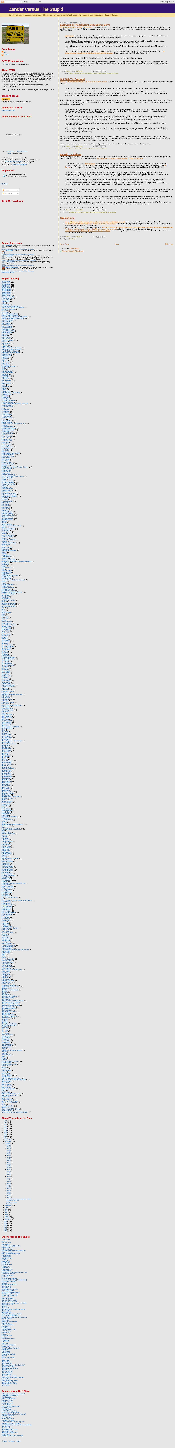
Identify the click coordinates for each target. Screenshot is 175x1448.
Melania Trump (6, 762)
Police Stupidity (102, 73)
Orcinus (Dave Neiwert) (9, 1321)
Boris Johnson (6, 383)
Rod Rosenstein (7, 906)
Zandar (6, 54)
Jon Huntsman (6, 676)
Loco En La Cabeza (70, 154)
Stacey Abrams (6, 960)
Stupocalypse (6, 979)
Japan (4, 632)
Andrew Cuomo (7, 326)
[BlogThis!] (98, 71)
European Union (7, 512)
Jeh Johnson (6, 642)
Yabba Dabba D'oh (8, 1106)
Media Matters (6, 1311)
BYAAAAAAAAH (7, 394)
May (6, 1212)
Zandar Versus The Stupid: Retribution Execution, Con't (15, 260)
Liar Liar (4, 725)
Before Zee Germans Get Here (11, 348)
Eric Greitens (6, 505)
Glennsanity (5, 549)
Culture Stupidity (7, 436)
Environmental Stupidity (9, 496)
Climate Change (7, 422)
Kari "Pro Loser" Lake (8, 685)
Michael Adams (6, 767)
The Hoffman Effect (8, 997)
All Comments (9, 193)
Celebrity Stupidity (7, 402)
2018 (5, 1130)
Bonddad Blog (6, 1256)
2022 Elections (6, 294)
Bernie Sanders (7, 354)
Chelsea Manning (7, 406)
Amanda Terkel (6, 1243)
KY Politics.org (6, 1417)
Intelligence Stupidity (8, 604)
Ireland (4, 611)
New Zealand (6, 812)
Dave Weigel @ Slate (8, 1273)
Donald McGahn (7, 468)
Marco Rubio (6, 742)
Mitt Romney (6, 795)
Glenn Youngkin (7, 547)
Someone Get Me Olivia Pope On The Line (15, 949)
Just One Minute (7, 1297)
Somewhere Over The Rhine (11, 1423)
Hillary (4, 583)
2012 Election (6, 284)
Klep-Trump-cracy (7, 710)
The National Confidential (10, 1368)
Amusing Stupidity (7, 320)
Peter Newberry (7, 854)
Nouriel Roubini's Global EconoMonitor (14, 1317)
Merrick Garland (7, 764)
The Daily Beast (7, 1363)
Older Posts (169, 244)
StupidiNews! (67, 218)
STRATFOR (5, 1342)
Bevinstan (5, 359)
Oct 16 (9, 1171)
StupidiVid (5, 977)
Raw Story (5, 1337)
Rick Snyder (5, 895)
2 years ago (31, 249)
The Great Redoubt (8, 1366)
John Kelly (5, 668)
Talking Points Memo (8, 1357)
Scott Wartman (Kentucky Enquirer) (13, 1422)
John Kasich (6, 666)
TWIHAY (4, 1052)
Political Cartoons (7, 861)
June (6, 1211)
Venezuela (5, 1069)
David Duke (5, 445)
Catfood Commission (8, 400)
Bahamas (5, 345)
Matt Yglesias (6, 1308)
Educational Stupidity (8, 484)
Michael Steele (6, 775)
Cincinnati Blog (6, 1405)
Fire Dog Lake (6, 1286)
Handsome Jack (7, 572)
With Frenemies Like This (10, 1101)
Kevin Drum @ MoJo (8, 1298)
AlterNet (4, 1241)
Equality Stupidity (7, 501)
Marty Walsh (6, 751)
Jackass (4, 620)
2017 (5, 1132)
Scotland (4, 934)
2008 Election (6, 281)
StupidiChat (5, 973)
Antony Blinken (6, 337)
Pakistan (4, 837)
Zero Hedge (5, 1385)
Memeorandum (6, 1312)
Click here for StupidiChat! (17, 174)
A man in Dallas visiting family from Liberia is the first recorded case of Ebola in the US (95, 222)
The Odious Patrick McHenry (11, 1005)
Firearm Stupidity (7, 519)
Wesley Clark (6, 1092)
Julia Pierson (69, 36)
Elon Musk (5, 492)
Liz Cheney (5, 731)
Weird (3, 1090)
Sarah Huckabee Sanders (10, 928)
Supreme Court (6, 982)
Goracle (4, 558)
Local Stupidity (6, 734)
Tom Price (5, 1031)
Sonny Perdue (6, 951)
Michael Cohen (6, 770)
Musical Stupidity (7, 801)
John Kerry (5, 669)
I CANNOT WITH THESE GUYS (12, 592)
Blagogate (5, 374)
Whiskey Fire (6, 1379)
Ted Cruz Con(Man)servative (11, 987)
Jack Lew (5, 618)
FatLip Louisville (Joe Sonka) (11, 1412)
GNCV (4, 552)
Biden (3, 360)
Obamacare (5, 826)
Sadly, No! (5, 1343)
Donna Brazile (6, 470)
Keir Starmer (6, 696)
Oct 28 (9, 1150)
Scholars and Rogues (9, 1345)
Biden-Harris (6, 362)
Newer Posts (64, 244)
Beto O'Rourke (6, 355)
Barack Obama (90, 163)
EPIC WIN (5, 499)
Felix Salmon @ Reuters (9, 1284)
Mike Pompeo (6, 789)
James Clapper (6, 626)
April (6, 1214)
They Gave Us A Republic (10, 1432)
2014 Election (73, 212)
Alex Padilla (5, 312)
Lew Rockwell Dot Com (9, 1301)
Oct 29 (9, 1148)
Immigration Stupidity (8, 600)
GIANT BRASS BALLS (9, 543)
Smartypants (6, 1349)
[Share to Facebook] (102, 71)
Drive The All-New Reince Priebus (13, 476)
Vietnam (4, 1072)
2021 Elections (6, 292)
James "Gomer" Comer (9, 625)
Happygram (5, 574)
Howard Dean (6, 589)
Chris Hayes (6, 411)
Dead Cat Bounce (7, 447)
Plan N (4, 857)
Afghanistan (5, 301)
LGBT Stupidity (6, 724)
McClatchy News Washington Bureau (14, 1309)
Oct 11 (9, 1180)
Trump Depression (8, 1044)
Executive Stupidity (8, 515)
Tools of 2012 (6, 1038)
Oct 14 (9, 1174)
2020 (5, 1126)
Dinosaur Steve (7, 462)
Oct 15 (9, 1173)
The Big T (5, 993)
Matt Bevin (5, 753)
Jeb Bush (5, 637)
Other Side (5, 835)
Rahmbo (4, 881)
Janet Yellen (6, 631)
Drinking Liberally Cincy (9, 1411)
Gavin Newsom (6, 532)
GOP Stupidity (6, 557)
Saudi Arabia (6, 931)
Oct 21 (9, 1162)
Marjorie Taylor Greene (9, 744)
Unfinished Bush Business (10, 1061)
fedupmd (9, 245)
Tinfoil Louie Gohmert (8, 1025)
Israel (3, 614)
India (3, 601)
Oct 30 (9, 1147)
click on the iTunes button (13, 161)
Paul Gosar (5, 843)
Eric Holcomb (6, 507)
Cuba (3, 434)
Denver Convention (8, 456)
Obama (4, 823)
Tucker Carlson (6, 1047)
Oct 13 (9, 1176)
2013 (5, 1221)
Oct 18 (9, 1167)
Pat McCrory (6, 840)
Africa (3, 303)
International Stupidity (9, 606)
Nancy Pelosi (6, 804)
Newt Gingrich (6, 813)
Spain (3, 954)
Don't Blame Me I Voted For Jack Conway (15, 467)
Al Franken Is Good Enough (10, 306)
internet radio (10, 151)
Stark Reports (6, 1351)
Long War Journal (7, 1304)
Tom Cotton (5, 1028)
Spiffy (3, 956)
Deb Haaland (6, 450)
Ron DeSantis (6, 911)
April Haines (6, 338)
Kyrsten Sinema (7, 714)
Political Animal (6, 1331)
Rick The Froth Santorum (10, 897)
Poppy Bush (5, 864)
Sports (93, 148)
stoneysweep (10, 262)
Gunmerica (5, 564)
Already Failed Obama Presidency (13, 318)
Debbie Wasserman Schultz (11, 453)
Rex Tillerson (6, 889)
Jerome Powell (6, 648)
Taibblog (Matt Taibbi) (8, 1354)
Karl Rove (5, 688)
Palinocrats (5, 838)
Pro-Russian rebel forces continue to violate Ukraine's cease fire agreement (91, 229)
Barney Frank (6, 346)
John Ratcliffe (6, 671)
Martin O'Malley (7, 750)
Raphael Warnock (7, 886)
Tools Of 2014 (81, 212)
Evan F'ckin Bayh (7, 513)
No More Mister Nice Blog (10, 1315)
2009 (5, 1229)
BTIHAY (4, 389)
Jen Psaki (5, 643)
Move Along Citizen (8, 798)
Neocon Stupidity (7, 810)
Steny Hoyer (6, 963)
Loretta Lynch (6, 736)
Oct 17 (9, 1169)
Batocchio (9, 250)
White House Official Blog (10, 1380)
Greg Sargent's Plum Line (10, 1289)
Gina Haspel (6, 544)
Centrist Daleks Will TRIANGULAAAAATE (15, 403)
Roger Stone (6, 909)
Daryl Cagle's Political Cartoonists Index (14, 1272)
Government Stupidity (8, 560)
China (3, 408)
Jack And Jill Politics (8, 1291)
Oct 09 (9, 1183)
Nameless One (6, 802)
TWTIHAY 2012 (6, 1055)
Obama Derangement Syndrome (88, 73)
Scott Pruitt (5, 937)
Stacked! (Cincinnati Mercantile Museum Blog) (16, 1425)
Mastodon (5, 184)
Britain (4, 388)
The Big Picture (6, 1362)
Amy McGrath (6, 323)
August (7, 1207)
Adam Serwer (6, 1239)
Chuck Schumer (7, 417)
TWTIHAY (5, 1053)
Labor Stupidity (6, 716)
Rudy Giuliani (6, 920)
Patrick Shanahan (7, 841)
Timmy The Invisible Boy (9, 1024)
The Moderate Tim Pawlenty (11, 1002)
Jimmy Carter (6, 656)
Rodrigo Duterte (7, 908)
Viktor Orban (6, 1073)
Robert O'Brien (6, 903)
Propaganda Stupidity (9, 875)
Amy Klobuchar (6, 321)
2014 (5, 1138)
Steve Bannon (6, 968)
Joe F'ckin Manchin (8, 659)
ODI (3, 827)
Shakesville (5, 1346)
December (8, 1140)
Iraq (3, 609)
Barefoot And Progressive (10, 1395)
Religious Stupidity (8, 888)
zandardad (9, 256)
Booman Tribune (7, 1258)
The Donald (5, 994)
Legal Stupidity (6, 722)
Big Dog (4, 363)
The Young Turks (7, 1373)
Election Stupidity (7, 488)
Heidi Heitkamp (7, 577)
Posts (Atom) (74, 248)
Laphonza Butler (7, 717)
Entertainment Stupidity (9, 495)
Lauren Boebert (7, 721)
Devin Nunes (6, 459)
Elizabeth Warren (7, 490)
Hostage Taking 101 (8, 587)
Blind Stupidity (6, 376)
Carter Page (5, 399)
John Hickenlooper (8, 665)
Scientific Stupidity (7, 932)
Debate (4, 451)
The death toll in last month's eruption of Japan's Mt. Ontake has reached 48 (91, 224)
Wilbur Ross (5, 1096)
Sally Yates (5, 925)
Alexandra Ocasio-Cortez (10, 314)
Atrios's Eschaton (7, 1249)
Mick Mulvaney (6, 778)
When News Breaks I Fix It (10, 1095)
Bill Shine (5, 368)
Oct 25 (9, 1155)
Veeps (4, 1067)
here (6, 64)
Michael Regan (6, 773)
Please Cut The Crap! (8, 1329)
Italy (3, 615)
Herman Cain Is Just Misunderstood (13, 580)
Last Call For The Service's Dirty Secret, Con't (84, 24)
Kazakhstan (5, 693)
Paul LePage (6, 846)
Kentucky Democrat (8, 1415)
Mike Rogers (6, 790)
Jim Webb (5, 654)
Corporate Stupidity (74, 148)
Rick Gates (5, 894)
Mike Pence (5, 787)
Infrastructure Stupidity (9, 603)
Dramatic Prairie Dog (8, 475)
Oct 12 (9, 1178)
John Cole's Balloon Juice (10, 1294)
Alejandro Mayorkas (8, 309)
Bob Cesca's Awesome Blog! (11, 1253)
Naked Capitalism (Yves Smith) (12, 1314)
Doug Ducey (6, 471)
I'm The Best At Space (8, 594)
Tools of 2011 (6, 1036)
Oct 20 (9, 1164)
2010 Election (6, 283)
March (7, 1216)
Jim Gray (4, 651)
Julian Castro (6, 682)
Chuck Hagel (6, 416)
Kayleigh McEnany (8, 691)
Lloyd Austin (5, 733)
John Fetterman (7, 663)
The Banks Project (7, 1428)
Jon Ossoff (5, 677)
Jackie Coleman (7, 621)
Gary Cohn (5, 530)
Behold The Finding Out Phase (11, 349)
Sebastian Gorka (7, 943)
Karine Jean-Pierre (8, 686)
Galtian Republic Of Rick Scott (11, 526)
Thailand (4, 991)
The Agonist (5, 1360)
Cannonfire (5, 1266)
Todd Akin (5, 1027)
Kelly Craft (5, 700)
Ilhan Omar (5, 597)
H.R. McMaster (6, 567)
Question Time (6, 878)
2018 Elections (6, 289)
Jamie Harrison (6, 629)
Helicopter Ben (6, 578)
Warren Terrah (6, 1087)
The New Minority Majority (10, 1004)
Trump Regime (6, 1045)
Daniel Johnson (7, 440)
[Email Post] (93, 71)
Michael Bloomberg (8, 768)
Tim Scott (5, 1022)
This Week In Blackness (9, 1376)
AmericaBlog (6, 1244)
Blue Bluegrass (6, 1397)
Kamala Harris (6, 683)
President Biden (7, 867)
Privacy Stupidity (7, 874)
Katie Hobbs (6, 690)
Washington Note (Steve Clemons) (13, 1377)
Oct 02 (9, 1195)
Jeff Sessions (6, 640)
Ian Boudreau (6, 595)
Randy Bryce (6, 884)
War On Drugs (6, 1084)
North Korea (5, 818)
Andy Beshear (6, 329)
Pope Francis (6, 863)
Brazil (3, 385)
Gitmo (3, 546)
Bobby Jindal (6, 379)
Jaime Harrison (6, 623)
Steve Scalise (6, 971)
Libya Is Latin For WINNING (10, 727)
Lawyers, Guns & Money (9, 1300)
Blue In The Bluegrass (9, 1398)
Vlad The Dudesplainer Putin (11, 1078)
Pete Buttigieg (6, 852)
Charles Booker (7, 405)
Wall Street (5, 1083)
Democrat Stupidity (8, 454)
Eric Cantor (5, 504)
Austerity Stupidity (7, 340)
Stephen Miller (6, 965)
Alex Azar (5, 311)
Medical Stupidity (7, 761)
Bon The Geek (6, 380)
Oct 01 (9, 1197)
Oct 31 (9, 1145)
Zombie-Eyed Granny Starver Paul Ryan (15, 1112)
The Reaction (6, 1369)
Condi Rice (5, 425)
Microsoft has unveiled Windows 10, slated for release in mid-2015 (87, 231)
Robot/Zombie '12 (7, 905)
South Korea (6, 953)
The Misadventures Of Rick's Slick (12, 1001)
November (8, 1141)
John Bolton (5, 660)
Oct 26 (9, 1154)
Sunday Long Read (8, 980)
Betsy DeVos (6, 357)
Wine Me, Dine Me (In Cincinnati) (12, 1435)
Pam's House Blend (8, 1325)
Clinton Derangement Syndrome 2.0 (13, 423)
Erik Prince (5, 510)
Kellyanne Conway (8, 702)
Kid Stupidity (6, 707)
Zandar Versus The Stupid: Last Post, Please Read (14, 249)
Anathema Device (12, 267)
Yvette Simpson (7, 1110)
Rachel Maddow (7, 1335)
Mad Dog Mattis (7, 738)
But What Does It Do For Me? (11, 393)
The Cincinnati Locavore (9, 1429)
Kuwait (4, 713)
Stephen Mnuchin (7, 966)
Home (117, 244)
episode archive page (20, 164)
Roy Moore (5, 917)
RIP (3, 898)
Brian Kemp (5, 386)
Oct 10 (9, 1181)
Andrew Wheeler (7, 328)
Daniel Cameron (7, 439)
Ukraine (4, 1059)
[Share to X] (100, 71)
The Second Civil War (9, 1011)
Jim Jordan (5, 652)
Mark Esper (5, 747)
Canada (4, 396)
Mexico (4, 765)
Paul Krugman (6, 844)
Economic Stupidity (85, 148)
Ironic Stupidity (6, 612)
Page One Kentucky (8, 1420)
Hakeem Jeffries (7, 570)
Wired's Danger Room (9, 1382)
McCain (4, 758)
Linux (3, 730)
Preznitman (5, 872)
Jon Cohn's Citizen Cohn (10, 1295)
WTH (3, 1104)
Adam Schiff (5, 300)
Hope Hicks (5, 586)
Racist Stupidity (7, 880)
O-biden (4, 821)
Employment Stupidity (9, 493)
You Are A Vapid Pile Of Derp (11, 1109)
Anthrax (4, 335)
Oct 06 (9, 1188)
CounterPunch (6, 1267)
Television (5, 988)
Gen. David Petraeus (8, 535)
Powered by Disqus (8, 272)
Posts (6, 190)
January (7, 1219)
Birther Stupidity (7, 371)
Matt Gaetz (5, 755)
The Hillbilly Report (8, 1431)
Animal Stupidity (7, 332)
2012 (5, 1223)
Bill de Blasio (6, 365)
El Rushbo (5, 487)
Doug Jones (5, 473)
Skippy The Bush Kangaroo (10, 1348)
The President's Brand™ (9, 1008)
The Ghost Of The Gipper (10, 996)
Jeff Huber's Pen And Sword (11, 1292)
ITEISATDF (5, 617)
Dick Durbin (5, 461)
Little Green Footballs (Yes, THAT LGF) (14, 1303)
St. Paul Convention (8, 959)
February (8, 1218)
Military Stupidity (7, 792)
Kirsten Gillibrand (7, 708)
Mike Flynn (5, 784)
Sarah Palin (5, 929)
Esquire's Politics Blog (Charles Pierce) (14, 1280)
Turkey (4, 1048)
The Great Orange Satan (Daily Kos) (13, 1365)
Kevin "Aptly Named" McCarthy (11, 705)
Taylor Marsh (6, 1359)
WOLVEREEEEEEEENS (9, 1103)
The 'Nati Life (6, 1426)
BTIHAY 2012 (6, 391)
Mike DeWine (6, 782)
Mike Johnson (6, 785)
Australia (4, 341)
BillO (3, 369)
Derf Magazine (6, 1409)
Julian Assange (6, 680)
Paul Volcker (6, 849)
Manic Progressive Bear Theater (12, 741)
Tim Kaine (5, 1019)
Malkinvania (5, 739)
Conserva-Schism (7, 427)
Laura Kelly (5, 719)
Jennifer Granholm (8, 646)
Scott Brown (5, 936)
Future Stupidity (7, 524)
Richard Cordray (7, 891)
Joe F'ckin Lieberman (8, 657)
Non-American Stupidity (9, 816)
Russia (4, 922)
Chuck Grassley (7, 414)
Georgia (4, 541)
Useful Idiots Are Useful (9, 1064)
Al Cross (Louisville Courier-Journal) (13, 1394)
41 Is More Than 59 (8, 297)
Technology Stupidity (101, 148)
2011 (5, 1225)
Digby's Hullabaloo (8, 1275)
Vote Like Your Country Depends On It (96, 212)
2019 (5, 1128)
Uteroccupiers (6, 1065)
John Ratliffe (6, 673)
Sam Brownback (7, 926)
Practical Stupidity (7, 866)
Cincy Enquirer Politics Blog (11, 1406)
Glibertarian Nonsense (9, 550)
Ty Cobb (4, 1056)
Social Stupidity (7, 948)
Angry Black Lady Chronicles (11, 1246)
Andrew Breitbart (7, 324)
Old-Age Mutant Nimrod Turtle (11, 829)
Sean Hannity (6, 940)
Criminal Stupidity (73, 73)
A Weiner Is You (7, 298)
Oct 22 (9, 1160)
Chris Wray (5, 413)
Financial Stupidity (7, 518)
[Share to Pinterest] (105, 71)
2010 (5, 1227)
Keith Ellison (6, 697)
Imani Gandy (6, 598)
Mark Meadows (6, 748)
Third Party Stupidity (8, 1014)
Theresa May (6, 1013)
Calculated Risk (7, 1264)
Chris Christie (6, 410)
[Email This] (96, 71)
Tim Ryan (5, 1021)
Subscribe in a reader (8, 110)
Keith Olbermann (7, 699)
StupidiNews (72, 239)
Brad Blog (5, 1260)
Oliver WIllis (5, 1320)
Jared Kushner (6, 634)
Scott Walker (6, 939)
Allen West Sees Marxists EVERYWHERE (15, 317)
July (6, 1209)
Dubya (4, 479)
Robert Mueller (6, 902)
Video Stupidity (6, 1070)
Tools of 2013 (6, 1039)
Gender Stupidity (7, 536)
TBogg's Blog (6, 1352)
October (7, 1143)
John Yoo (5, 674)
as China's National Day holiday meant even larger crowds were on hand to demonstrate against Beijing (137, 227)
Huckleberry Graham (8, 591)
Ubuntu (4, 1058)
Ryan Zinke (5, 923)
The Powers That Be (8, 1007)
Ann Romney (6, 334)
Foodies (4, 521)
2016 (5, 1134)
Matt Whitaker (6, 756)
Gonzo (4, 553)
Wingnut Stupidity (7, 1100)
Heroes (4, 581)
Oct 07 (9, 1187)
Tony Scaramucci (7, 1035)
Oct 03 (9, 1194)
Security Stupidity (7, 946)
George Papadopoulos (9, 540)
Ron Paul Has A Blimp (9, 912)
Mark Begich (6, 745)
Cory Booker (6, 431)
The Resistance (7, 1010)
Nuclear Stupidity (7, 820)
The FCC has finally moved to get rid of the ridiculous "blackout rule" (83, 81)
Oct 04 (9, 1192)
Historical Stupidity (8, 584)
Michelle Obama (7, 776)
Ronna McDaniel (7, 914)
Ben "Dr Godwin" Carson (10, 351)
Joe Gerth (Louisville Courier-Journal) (14, 1414)
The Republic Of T (7, 1371)
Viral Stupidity (6, 1076)
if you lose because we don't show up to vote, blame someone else (120, 158)
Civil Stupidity (6, 420)
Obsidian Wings (7, 1318)
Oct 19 (9, 1166)
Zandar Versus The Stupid (36, 9)
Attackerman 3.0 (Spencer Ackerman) (14, 1250)
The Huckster (6, 999)
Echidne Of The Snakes (9, 1278)
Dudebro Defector (7, 481)
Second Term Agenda (8, 945)
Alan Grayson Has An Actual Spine (13, 307)
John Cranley (6, 662)
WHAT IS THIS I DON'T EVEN (11, 1093)
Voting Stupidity (112, 212)
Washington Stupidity (112, 73)
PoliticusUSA (6, 1332)
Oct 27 (9, 1152)
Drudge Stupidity (7, 478)
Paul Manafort (6, 847)
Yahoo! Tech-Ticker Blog (9, 1383)
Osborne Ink (5, 1323)
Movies (4, 799)
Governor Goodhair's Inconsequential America (16, 561)
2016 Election (6, 287)
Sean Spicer (6, 942)
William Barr (5, 1098)
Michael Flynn (6, 772)
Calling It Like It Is (7, 1401)
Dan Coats (5, 437)
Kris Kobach (5, 711)
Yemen (4, 1107)
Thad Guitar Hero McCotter (10, 990)
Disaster (4, 465)
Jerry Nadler (6, 649)
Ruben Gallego (6, 919)
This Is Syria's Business (9, 1016)
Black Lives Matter (7, 372)
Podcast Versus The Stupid (10, 858)
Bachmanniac (6, 343)
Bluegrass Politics (7, 1400)
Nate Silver (5, 806)
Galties (4, 527)
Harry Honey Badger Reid (10, 575)
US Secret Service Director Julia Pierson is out (76, 27)
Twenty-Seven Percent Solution (12, 1050)
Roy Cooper (5, 915)
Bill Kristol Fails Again (8, 366)
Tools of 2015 (6, 1042)
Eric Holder (5, 509)
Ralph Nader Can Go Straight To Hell (13, 883)
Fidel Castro (5, 516)
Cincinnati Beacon (7, 1403)
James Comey (6, 628)
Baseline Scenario (7, 1252)
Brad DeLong (6, 1261)
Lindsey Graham (7, 728)
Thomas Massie (7, 1018)
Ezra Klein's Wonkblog (9, 1281)
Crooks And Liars (7, 1269)
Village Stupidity (7, 1075)
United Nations (6, 1062)
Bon (5, 52)
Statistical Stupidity (8, 962)
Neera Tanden (6, 809)
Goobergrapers (6, 555)
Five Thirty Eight (7, 1287)
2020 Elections (6, 290)
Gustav (4, 566)
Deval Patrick (6, 458)
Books (4, 382)
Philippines (5, 855)
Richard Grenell (7, 892)
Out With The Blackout (72, 79)
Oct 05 (9, 1190)
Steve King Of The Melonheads (12, 970)
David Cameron (7, 444)
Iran (3, 608)
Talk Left (4, 1355)
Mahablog (5, 1306)
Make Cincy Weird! (8, 1418)
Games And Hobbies (8, 529)
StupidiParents (6, 976)
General (4, 538)
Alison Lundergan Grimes (10, 315)
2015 (5, 1136)
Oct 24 (9, 1157)
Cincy (3, 419)
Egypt (3, 485)
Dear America (6, 448)
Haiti (3, 569)
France (4, 522)
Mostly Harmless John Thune (11, 796)
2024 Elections (6, 295)
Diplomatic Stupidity (8, 464)
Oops (3, 830)
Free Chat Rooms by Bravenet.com (17, 176)
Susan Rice (5, 983)
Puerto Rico (5, 877)
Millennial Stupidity (8, 793)
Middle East (5, 779)
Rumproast (5, 1340)
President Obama (7, 869)
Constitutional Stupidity (9, 428)
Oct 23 (9, 1159)
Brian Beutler (6, 1263)
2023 (5, 1121)
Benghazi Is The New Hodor (11, 352)
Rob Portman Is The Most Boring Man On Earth (17, 900)
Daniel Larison (6, 1270)
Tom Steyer (5, 1033)
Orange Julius (6, 832)
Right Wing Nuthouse (8, 1338)
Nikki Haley (5, 815)
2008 (5, 1231)
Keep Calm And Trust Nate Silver (12, 694)
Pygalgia (4, 1334)
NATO (3, 807)
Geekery (4, 533)
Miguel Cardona (7, 781)
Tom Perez (5, 1030)
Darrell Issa (5, 442)
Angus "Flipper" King (8, 331)
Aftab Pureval (6, 304)
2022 (5, 1123)
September (8, 1205)
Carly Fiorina (6, 397)
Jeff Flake (5, 639)
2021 (5, 1125)
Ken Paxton (5, 703)
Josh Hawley (6, 679)
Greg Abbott (5, 563)
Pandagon (5, 1326)
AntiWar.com (6, 1247)
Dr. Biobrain (5, 1277)
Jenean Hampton (7, 645)
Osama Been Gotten (8, 833)
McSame (4, 759)
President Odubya (7, 871)
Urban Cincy (6, 1434)
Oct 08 (9, 1185)
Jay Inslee (5, 635)
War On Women (7, 1086)
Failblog (4, 1283)
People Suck (6, 850)
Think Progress (6, 1374)
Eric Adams (5, 502)
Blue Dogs (5, 377)
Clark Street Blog (7, 1408)
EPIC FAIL (5, 498)
